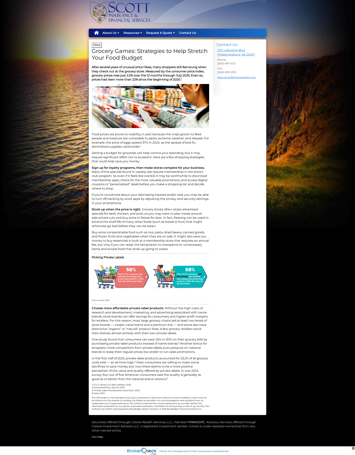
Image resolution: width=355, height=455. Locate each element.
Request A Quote (159, 33)
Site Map (97, 437)
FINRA (192, 422)
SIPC (201, 422)
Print (96, 45)
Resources (131, 33)
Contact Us (187, 33)
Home (96, 33)
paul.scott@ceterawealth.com (236, 77)
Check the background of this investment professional (194, 451)
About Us (109, 33)
